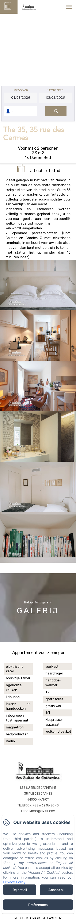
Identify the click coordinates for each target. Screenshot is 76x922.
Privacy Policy (14, 882)
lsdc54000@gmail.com (38, 811)
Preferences (38, 905)
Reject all (20, 890)
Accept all (56, 890)
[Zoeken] (55, 111)
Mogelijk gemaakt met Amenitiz (38, 918)
